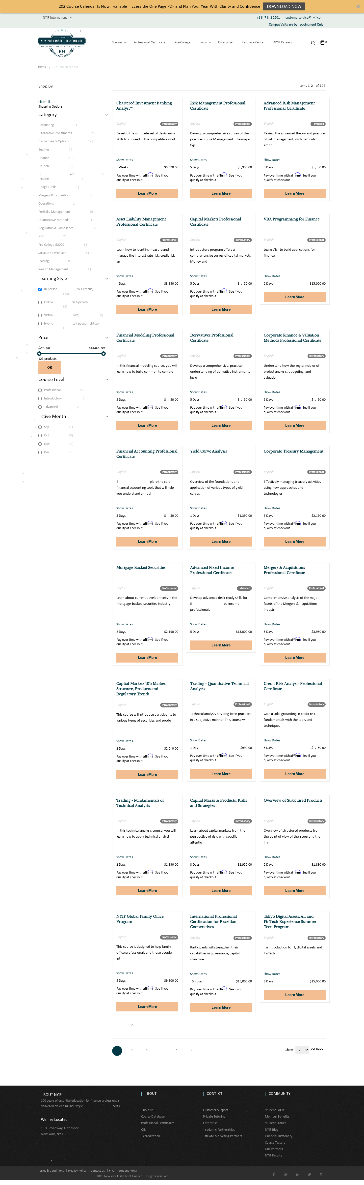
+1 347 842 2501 (268, 18)
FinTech (59, 166)
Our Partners (274, 1149)
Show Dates (124, 160)
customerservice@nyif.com (304, 18)
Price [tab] (43, 337)
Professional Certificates (157, 1123)
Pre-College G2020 (65, 245)
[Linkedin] (297, 1171)
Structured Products (66, 253)
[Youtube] (285, 1171)
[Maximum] (103, 353)
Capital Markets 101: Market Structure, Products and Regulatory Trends (140, 688)
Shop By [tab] (45, 86)
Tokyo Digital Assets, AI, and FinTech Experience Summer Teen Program (290, 921)
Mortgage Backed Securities (140, 567)
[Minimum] (39, 353)
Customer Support (215, 1110)
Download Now (284, 6)
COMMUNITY (279, 1094)
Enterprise (210, 1123)
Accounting (60, 125)
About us (147, 1110)
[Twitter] (309, 1171)
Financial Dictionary (278, 1136)
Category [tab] (47, 114)
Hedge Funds (61, 187)
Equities (58, 150)
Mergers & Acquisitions (69, 195)
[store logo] (62, 43)
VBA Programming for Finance (292, 219)
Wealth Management (67, 269)
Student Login (274, 1110)
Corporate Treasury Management (293, 451)
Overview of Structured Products (293, 800)
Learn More (147, 193)
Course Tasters (275, 1143)
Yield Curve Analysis (208, 451)
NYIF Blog (271, 1130)
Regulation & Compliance (70, 228)
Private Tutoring (214, 1117)
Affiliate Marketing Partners (222, 1136)
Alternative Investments (69, 133)
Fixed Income (71, 177)
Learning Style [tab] (52, 278)
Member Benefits (277, 1117)
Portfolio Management (69, 212)
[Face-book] (273, 1171)
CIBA (144, 1130)
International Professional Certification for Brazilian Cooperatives (213, 921)
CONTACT (214, 1094)
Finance (59, 158)
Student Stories (275, 1123)
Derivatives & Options (69, 141)
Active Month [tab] (52, 416)
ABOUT (150, 1094)
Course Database (153, 1117)
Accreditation (150, 1136)
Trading (58, 261)
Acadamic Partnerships (219, 1130)
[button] (182, 6)
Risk (56, 236)
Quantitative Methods (68, 220)
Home (42, 66)
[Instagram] (321, 1171)
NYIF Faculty (273, 1155)
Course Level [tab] (51, 379)
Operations (60, 204)
